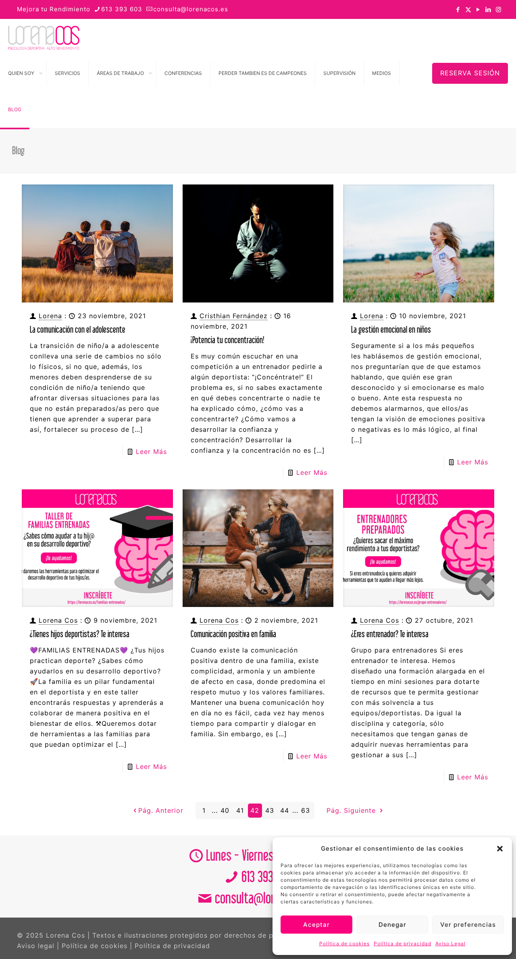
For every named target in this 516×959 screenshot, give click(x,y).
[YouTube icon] (478, 9)
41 (240, 810)
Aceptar (316, 924)
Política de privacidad (402, 943)
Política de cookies (344, 943)
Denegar (392, 924)
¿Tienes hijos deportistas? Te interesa (79, 634)
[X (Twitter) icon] (468, 9)
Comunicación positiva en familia (233, 634)
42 (254, 810)
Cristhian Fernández (234, 316)
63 (305, 810)
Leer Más (151, 451)
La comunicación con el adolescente (77, 329)
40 (225, 810)
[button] (500, 849)
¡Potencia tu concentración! (227, 340)
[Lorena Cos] (43, 37)
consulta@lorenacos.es (190, 9)
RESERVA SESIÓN (470, 73)
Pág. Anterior (160, 810)
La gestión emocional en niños (391, 329)
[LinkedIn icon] (488, 9)
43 (269, 810)
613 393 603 (121, 9)
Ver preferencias (468, 924)
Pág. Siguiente (352, 810)
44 (284, 810)
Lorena (50, 316)
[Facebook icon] (458, 9)
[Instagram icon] (498, 9)
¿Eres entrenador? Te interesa (390, 634)
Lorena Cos (58, 620)
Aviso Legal (450, 943)
